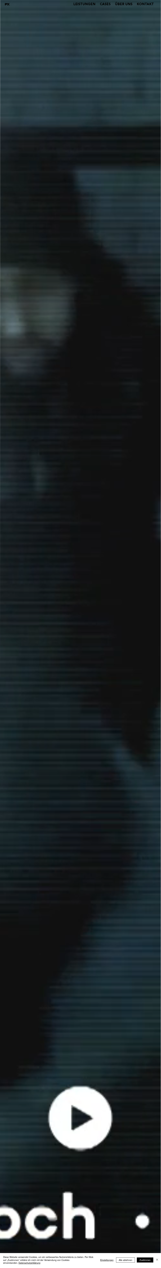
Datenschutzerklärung (29, 1262)
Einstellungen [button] (107, 1260)
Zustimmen (145, 1260)
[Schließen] (157, 1260)
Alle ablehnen (125, 1260)
